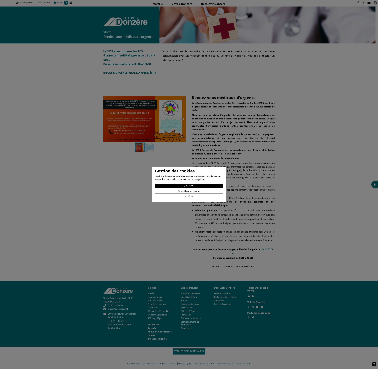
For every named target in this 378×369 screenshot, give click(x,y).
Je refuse (189, 196)
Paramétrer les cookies (189, 191)
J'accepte (189, 186)
